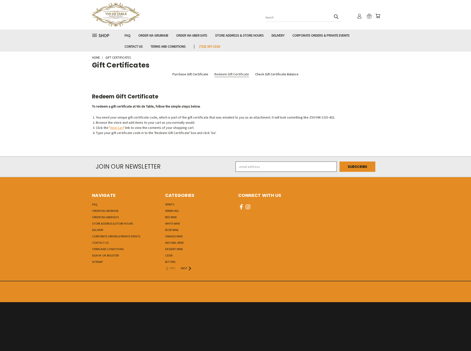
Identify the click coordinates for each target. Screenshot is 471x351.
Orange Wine (174, 236)
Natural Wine (174, 242)
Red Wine (171, 217)
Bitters (170, 262)
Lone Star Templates (242, 334)
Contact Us (134, 46)
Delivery (278, 35)
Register (113, 255)
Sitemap (97, 262)
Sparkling (172, 211)
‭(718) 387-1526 (209, 46)
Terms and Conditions (168, 46)
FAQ (128, 35)
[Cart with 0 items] (377, 16)
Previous (458, 336)
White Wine (172, 223)
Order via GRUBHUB (153, 35)
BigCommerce (243, 327)
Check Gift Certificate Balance (277, 74)
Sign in (97, 255)
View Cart (117, 127)
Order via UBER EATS (191, 35)
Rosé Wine (172, 230)
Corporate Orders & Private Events (321, 35)
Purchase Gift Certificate (190, 74)
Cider (168, 255)
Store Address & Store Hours (239, 35)
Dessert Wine (174, 249)
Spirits (169, 204)
